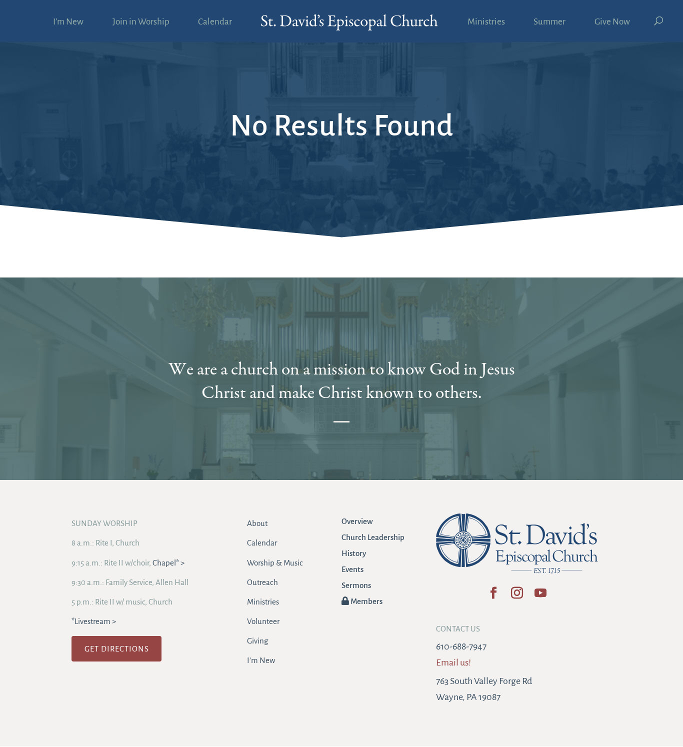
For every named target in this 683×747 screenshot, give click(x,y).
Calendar (215, 22)
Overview (357, 521)
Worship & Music (275, 562)
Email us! (453, 663)
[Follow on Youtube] (540, 596)
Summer (550, 22)
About (257, 523)
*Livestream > (94, 621)
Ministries (486, 22)
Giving (257, 640)
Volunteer (263, 621)
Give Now (612, 22)
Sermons (356, 585)
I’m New (68, 22)
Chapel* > (168, 562)
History (354, 553)
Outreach (262, 582)
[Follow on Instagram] (517, 596)
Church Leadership (373, 537)
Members (365, 601)
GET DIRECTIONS (116, 648)
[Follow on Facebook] (493, 596)
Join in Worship (141, 22)
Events (353, 569)
